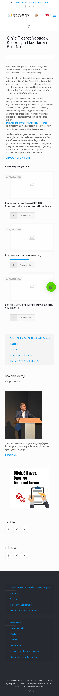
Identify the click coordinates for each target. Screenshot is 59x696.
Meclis (13, 634)
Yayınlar (13, 349)
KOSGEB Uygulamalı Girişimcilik (24, 651)
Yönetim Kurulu (17, 628)
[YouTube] (33, 6)
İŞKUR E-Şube (16, 645)
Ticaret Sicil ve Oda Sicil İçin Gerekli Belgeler (30, 338)
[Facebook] (25, 6)
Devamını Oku (11, 455)
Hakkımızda (15, 622)
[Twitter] (29, 6)
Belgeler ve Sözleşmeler (21, 355)
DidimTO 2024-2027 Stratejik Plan (25, 361)
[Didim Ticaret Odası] (29, 15)
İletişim (13, 640)
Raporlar (14, 344)
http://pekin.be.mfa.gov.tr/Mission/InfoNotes (26, 123)
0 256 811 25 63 (20, 2)
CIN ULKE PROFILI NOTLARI (18, 158)
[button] (51, 287)
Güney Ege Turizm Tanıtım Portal (24, 657)
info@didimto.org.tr (40, 2)
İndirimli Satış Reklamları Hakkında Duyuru (24, 255)
